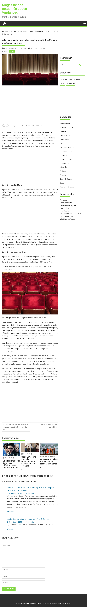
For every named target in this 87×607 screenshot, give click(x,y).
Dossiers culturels (67, 147)
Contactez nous (66, 203)
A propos (63, 200)
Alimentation (65, 123)
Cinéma (12, 51)
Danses (77, 79)
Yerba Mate (71, 84)
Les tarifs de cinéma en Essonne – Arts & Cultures (28, 519)
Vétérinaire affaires (67, 219)
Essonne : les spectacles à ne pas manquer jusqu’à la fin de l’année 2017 (16, 427)
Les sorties (64, 163)
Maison (63, 171)
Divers (62, 143)
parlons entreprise (67, 216)
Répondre (10, 511)
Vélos (63, 84)
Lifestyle (63, 167)
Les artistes (64, 155)
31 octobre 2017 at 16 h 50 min (21, 522)
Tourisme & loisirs (67, 187)
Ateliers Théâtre (66, 127)
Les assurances (66, 159)
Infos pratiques (66, 151)
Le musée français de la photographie (49, 425)
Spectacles (64, 183)
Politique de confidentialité (70, 213)
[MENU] (84, 23)
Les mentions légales (68, 205)
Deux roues (64, 139)
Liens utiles (64, 208)
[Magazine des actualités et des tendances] (4, 23)
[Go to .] (3, 31)
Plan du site (64, 211)
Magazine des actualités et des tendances (14, 8)
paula (5, 51)
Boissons (64, 79)
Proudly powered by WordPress (28, 603)
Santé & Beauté (66, 179)
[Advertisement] (30, 108)
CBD (70, 79)
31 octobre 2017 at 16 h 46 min (21, 493)
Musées (63, 175)
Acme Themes (65, 603)
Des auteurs (65, 135)
